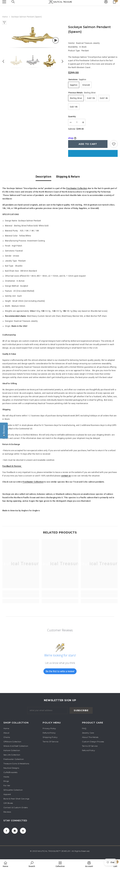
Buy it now (93, 153)
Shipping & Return (68, 176)
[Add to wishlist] (114, 144)
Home (5, 17)
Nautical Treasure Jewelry (88, 43)
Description (43, 176)
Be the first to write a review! (60, 671)
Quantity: (72, 116)
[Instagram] (15, 831)
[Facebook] (6, 831)
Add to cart (88, 144)
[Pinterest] (23, 831)
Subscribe (81, 710)
